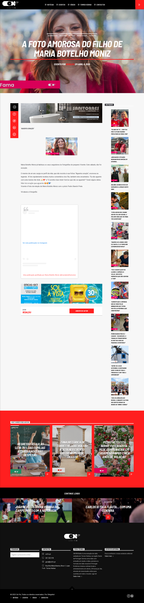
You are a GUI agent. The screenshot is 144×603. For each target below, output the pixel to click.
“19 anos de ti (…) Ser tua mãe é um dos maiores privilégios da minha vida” (119, 132)
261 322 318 (49, 558)
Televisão (92, 36)
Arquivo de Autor (81, 311)
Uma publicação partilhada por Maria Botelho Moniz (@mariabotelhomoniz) (49, 275)
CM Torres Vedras (59, 473)
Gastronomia (58, 427)
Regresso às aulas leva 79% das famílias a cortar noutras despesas (30, 449)
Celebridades (53, 36)
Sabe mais (77, 576)
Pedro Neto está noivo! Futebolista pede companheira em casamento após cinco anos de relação (114, 449)
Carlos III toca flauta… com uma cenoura (108, 509)
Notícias (50, 5)
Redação (70, 64)
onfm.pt (48, 554)
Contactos (100, 5)
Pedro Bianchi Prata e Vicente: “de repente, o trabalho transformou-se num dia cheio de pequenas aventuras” (119, 338)
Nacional (63, 36)
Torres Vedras (85, 5)
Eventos (62, 5)
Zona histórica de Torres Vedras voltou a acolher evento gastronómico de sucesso (72, 449)
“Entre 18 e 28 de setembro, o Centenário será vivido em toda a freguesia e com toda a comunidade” (118, 370)
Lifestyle (14, 427)
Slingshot (51, 595)
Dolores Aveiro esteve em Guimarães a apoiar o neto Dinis (119, 187)
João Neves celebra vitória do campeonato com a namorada (36, 509)
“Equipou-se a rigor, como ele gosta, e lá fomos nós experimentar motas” (119, 244)
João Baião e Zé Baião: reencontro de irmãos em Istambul (119, 159)
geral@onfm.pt (50, 562)
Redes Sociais (82, 36)
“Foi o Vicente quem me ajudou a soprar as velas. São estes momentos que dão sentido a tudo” (119, 274)
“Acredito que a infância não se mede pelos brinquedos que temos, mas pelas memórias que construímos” (119, 306)
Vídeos (72, 5)
